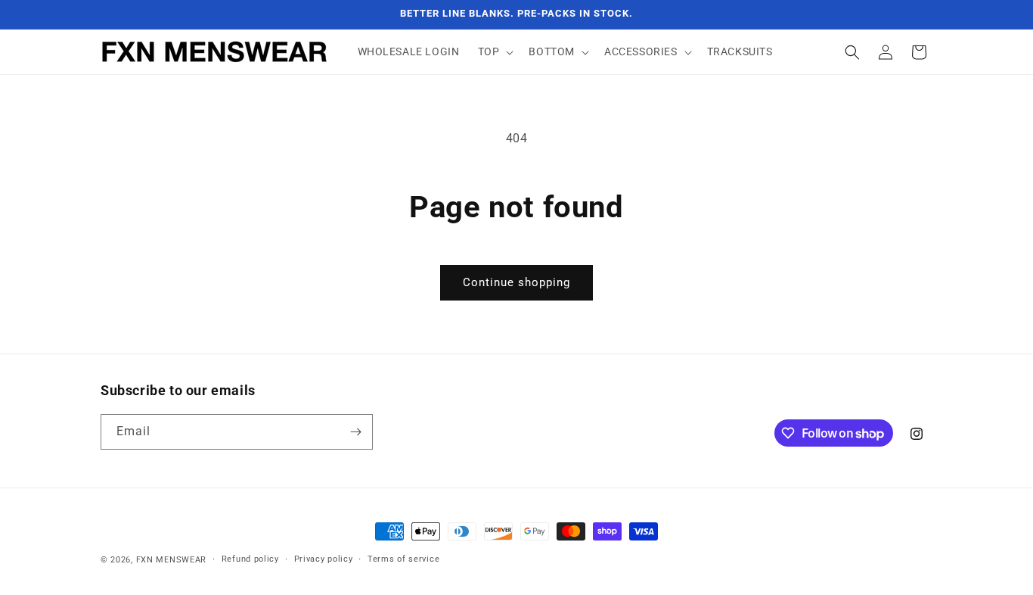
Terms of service (403, 559)
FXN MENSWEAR (171, 560)
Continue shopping (516, 282)
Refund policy (250, 559)
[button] (494, 51)
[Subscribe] (355, 432)
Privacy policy (323, 559)
